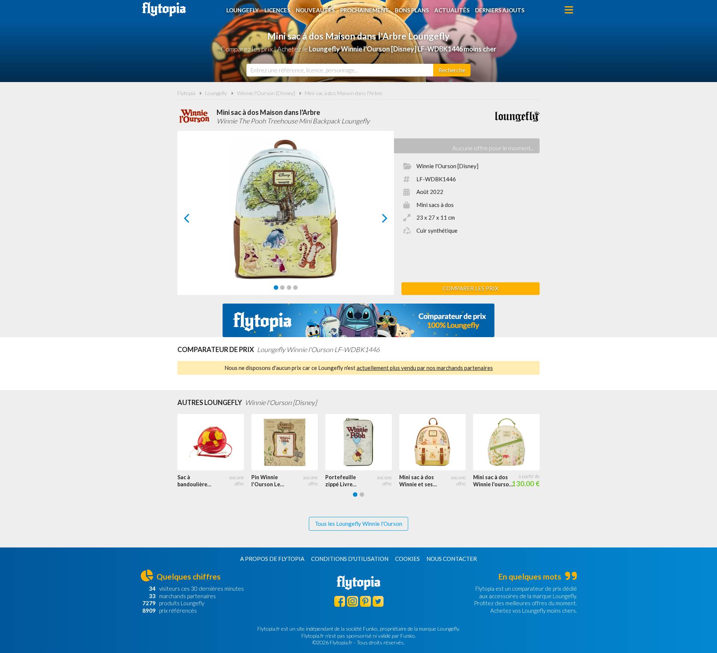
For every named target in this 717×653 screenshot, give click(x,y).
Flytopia (164, 9)
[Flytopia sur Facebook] (339, 601)
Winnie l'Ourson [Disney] (266, 93)
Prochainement (364, 10)
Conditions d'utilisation (349, 558)
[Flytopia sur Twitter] (378, 601)
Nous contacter (451, 558)
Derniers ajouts (499, 10)
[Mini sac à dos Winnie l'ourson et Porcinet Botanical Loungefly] (510, 442)
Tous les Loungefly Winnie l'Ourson (358, 523)
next (376, 220)
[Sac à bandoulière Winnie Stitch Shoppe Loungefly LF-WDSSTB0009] (214, 442)
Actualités (451, 10)
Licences (277, 10)
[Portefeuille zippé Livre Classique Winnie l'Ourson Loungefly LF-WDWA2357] (362, 442)
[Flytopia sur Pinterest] (365, 601)
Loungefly (242, 10)
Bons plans (412, 10)
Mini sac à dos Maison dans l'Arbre (343, 93)
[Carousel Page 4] (295, 287)
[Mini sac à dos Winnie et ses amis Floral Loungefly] (436, 442)
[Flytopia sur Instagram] (352, 601)
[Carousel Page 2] (282, 287)
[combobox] (339, 70)
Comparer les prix (471, 288)
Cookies (407, 558)
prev (195, 220)
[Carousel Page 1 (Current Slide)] (276, 287)
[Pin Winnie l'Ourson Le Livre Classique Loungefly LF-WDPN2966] (288, 442)
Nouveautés (315, 10)
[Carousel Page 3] (289, 287)
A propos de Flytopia (272, 558)
